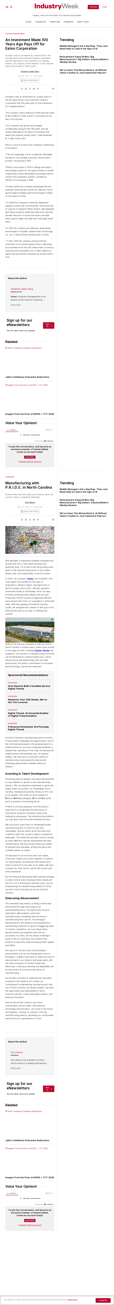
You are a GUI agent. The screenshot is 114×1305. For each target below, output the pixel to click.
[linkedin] (26, 89)
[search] (11, 7)
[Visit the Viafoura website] (48, 441)
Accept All (103, 1300)
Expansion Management (15, 34)
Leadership (68, 22)
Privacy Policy (72, 1300)
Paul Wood (30, 502)
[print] (53, 89)
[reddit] (34, 89)
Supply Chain (83, 22)
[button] (7, 7)
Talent (28, 22)
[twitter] (30, 89)
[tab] (11, 430)
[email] (38, 89)
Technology (40, 22)
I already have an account (30, 461)
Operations (55, 22)
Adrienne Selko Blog (30, 71)
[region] (29, 435)
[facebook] (22, 89)
